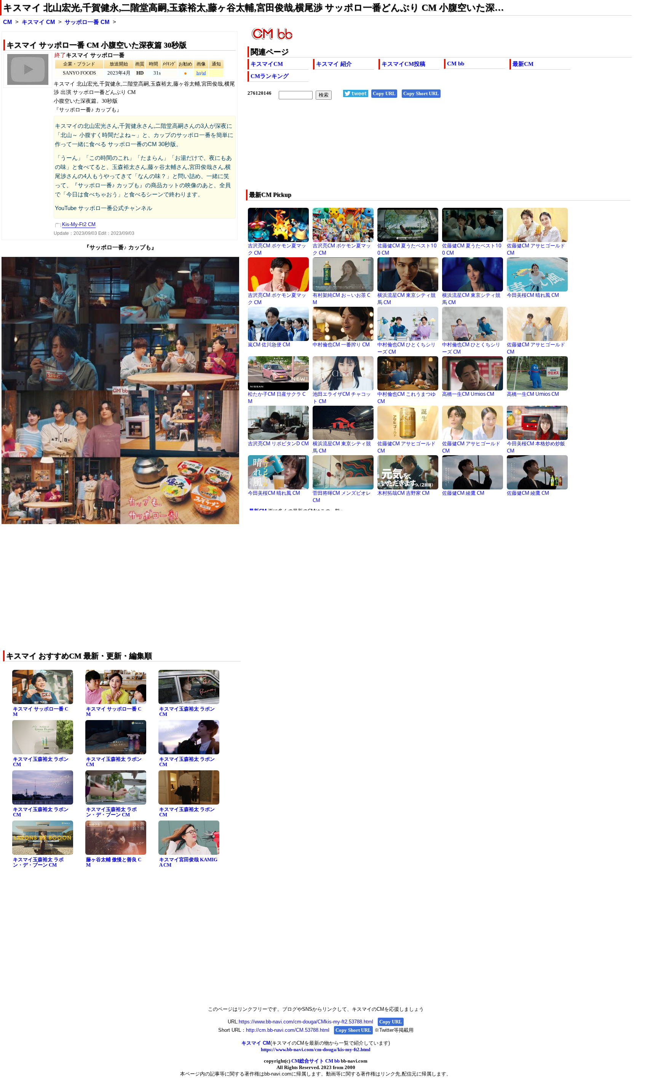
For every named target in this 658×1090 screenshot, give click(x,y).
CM (7, 22)
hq (198, 73)
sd (204, 73)
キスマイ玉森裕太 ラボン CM (187, 711)
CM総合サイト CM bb (315, 1061)
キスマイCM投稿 (403, 64)
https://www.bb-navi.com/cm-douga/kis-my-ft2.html (316, 1049)
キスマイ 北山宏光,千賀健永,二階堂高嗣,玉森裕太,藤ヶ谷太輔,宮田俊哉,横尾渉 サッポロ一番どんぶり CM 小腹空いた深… (253, 8)
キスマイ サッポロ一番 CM (40, 711)
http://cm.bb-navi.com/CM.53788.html (287, 1030)
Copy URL (384, 93)
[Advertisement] (401, 149)
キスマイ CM (38, 22)
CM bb (455, 64)
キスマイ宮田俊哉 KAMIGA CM (188, 862)
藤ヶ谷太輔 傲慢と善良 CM (113, 862)
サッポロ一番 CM (87, 22)
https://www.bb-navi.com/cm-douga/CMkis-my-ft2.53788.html (306, 1022)
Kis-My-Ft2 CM (79, 224)
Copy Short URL (421, 93)
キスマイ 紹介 (334, 64)
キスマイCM (267, 64)
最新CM (523, 64)
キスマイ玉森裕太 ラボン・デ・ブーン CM (111, 812)
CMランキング (270, 76)
